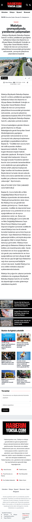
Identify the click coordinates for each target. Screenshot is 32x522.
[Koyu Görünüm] (29, 5)
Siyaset (19, 12)
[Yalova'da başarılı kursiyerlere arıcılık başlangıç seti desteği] (24, 337)
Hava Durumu (7, 469)
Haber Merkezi (9, 82)
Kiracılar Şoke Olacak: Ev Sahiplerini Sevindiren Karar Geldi (16, 17)
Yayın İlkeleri (7, 518)
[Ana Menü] (2, 5)
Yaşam (16, 22)
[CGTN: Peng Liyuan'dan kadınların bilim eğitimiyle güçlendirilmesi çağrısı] (8, 337)
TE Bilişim (25, 515)
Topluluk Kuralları (9, 516)
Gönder (5, 410)
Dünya (12, 12)
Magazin (16, 491)
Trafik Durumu (23, 469)
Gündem (4, 12)
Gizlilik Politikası (7, 512)
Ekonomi (27, 12)
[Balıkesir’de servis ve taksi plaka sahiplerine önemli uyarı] (8, 374)
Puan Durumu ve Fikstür (7, 475)
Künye (15, 514)
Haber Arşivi (22, 480)
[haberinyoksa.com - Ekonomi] (14, 5)
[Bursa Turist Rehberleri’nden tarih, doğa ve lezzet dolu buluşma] (24, 374)
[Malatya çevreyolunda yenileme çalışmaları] (16, 66)
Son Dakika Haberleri (9, 480)
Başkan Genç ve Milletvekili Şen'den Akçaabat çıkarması (8, 362)
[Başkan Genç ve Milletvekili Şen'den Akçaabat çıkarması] (8, 356)
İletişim (6, 514)
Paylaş (5, 78)
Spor (27, 489)
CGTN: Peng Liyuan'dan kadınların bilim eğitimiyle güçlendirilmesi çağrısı (8, 345)
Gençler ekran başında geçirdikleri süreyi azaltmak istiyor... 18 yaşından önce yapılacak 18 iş (23, 364)
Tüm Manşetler (23, 474)
